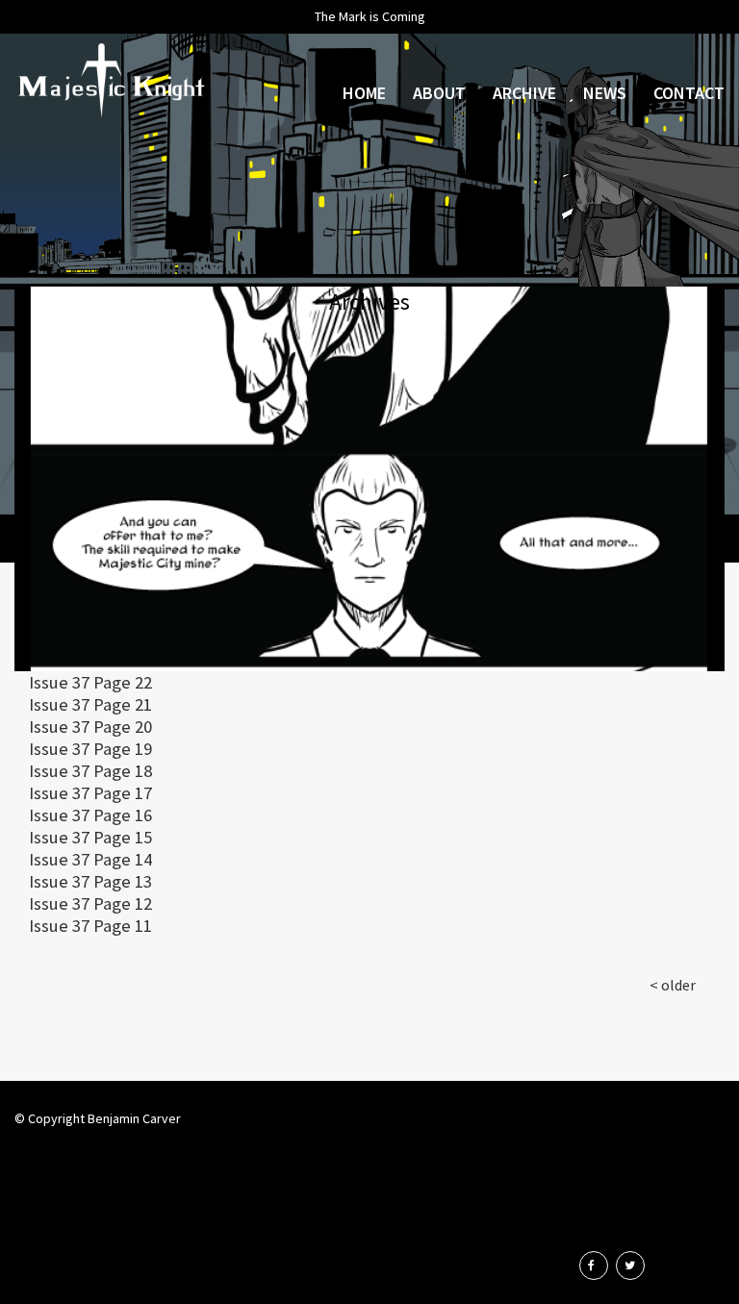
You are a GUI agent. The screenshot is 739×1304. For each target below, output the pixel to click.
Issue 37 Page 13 (90, 881)
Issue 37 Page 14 (90, 859)
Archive (524, 93)
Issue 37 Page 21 (90, 704)
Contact (689, 93)
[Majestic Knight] (110, 82)
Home (364, 93)
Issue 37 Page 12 (90, 903)
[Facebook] (593, 1265)
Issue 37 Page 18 (90, 771)
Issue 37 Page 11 (90, 926)
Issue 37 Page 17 (90, 793)
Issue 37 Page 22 (90, 682)
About (439, 93)
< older (673, 984)
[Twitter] (630, 1265)
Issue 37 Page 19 (90, 749)
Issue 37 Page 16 (90, 815)
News (604, 93)
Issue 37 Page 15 (90, 837)
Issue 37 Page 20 (90, 726)
